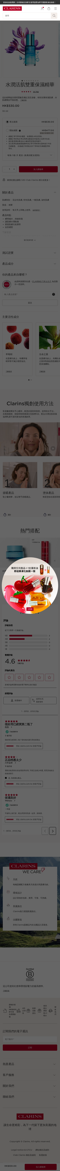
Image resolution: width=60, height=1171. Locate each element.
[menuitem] (42, 8)
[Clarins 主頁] (12, 8)
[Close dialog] (55, 560)
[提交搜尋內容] (54, 16)
